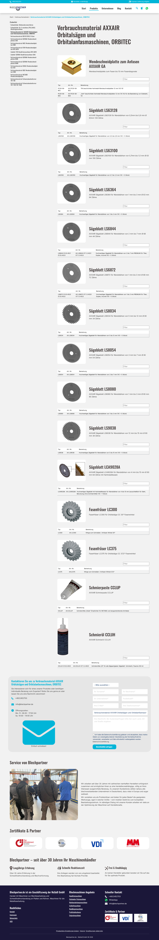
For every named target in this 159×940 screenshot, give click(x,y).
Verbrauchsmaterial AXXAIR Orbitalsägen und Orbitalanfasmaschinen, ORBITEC (24, 33)
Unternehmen (107, 8)
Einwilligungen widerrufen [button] (94, 931)
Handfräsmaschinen (75, 896)
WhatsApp (113, 900)
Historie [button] (82, 931)
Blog (119, 8)
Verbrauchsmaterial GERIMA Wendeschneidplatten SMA (24, 40)
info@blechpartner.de (24, 704)
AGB (11, 921)
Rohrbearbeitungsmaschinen (78, 902)
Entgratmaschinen (75, 915)
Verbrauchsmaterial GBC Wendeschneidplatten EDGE (24, 71)
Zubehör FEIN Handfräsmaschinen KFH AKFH (24, 52)
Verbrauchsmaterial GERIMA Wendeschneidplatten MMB (24, 58)
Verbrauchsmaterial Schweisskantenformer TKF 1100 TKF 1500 (23, 84)
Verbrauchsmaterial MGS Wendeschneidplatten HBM (24, 44)
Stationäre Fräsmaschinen (77, 899)
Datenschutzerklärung (101, 742)
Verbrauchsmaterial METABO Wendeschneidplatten (19, 75)
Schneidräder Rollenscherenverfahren (22, 25)
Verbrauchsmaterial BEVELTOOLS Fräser (23, 36)
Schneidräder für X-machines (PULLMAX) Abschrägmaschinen (23, 28)
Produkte (94, 8)
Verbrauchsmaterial (22, 17)
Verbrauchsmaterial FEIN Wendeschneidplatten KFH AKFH (24, 48)
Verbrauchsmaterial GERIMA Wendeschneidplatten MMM (24, 62)
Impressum (13, 915)
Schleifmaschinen (75, 905)
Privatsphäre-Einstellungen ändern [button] (67, 931)
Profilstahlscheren (75, 912)
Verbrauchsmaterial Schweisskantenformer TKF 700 (23, 80)
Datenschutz (14, 918)
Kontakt (128, 8)
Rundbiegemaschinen (76, 909)
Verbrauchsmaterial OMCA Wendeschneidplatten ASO (24, 67)
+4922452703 (16, 1)
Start (84, 8)
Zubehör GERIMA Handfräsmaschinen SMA (23, 54)
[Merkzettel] (142, 8)
